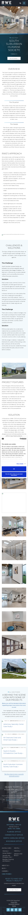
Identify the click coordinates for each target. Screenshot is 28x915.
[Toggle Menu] (24, 3)
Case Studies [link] (6, 874)
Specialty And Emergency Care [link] (7, 856)
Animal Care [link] (6, 848)
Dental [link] (16, 848)
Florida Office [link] (14, 832)
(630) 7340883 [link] (14, 828)
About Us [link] (5, 865)
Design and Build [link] (18, 854)
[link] (20, 439)
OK (14, 469)
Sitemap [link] (14, 906)
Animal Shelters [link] (7, 853)
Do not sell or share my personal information (14, 474)
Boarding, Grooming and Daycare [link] (8, 860)
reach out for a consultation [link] (13, 799)
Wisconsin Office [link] (14, 841)
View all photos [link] (13, 58)
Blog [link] (3, 868)
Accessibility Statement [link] (14, 904)
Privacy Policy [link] (14, 902)
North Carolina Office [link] (14, 838)
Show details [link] (20, 463)
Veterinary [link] (5, 851)
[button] (8, 909)
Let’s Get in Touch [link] (13, 890)
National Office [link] (14, 824)
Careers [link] (5, 871)
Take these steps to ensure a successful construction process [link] (14, 775)
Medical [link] (17, 851)
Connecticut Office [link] (14, 835)
